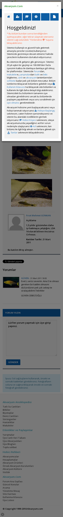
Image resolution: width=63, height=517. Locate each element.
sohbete (11, 80)
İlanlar (13, 132)
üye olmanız (13, 102)
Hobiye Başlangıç (46, 110)
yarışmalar (24, 74)
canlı (20, 77)
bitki (45, 74)
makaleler (12, 74)
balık (37, 74)
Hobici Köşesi (29, 120)
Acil (34, 126)
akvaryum (31, 77)
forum (37, 71)
